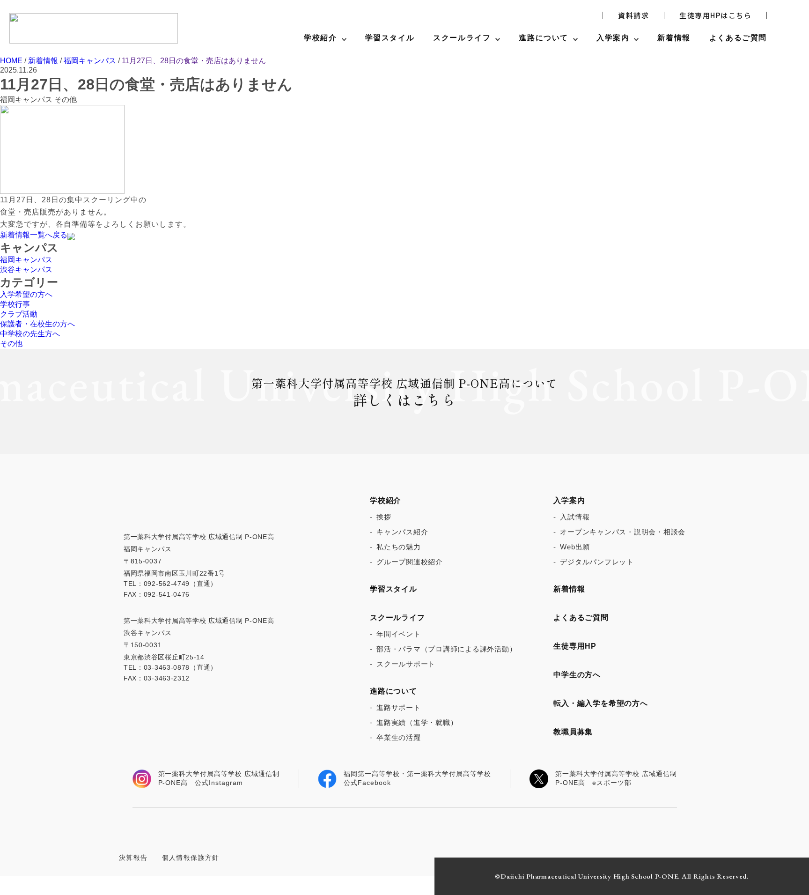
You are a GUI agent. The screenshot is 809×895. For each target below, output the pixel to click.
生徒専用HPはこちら (715, 15)
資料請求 (633, 15)
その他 (11, 344)
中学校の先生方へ (30, 334)
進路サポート (398, 707)
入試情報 (574, 517)
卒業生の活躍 (398, 737)
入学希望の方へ (26, 294)
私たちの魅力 (398, 547)
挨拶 (383, 517)
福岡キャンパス (90, 61)
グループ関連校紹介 (409, 562)
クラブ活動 (18, 314)
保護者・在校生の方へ (37, 324)
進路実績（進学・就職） (416, 722)
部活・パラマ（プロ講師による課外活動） (446, 649)
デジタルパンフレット (597, 562)
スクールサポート (405, 664)
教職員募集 (573, 732)
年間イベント (398, 634)
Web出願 (575, 547)
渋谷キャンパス (26, 270)
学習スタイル (390, 38)
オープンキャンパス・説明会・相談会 (622, 532)
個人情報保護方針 (191, 857)
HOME (11, 61)
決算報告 (133, 857)
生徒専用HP (574, 646)
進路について (543, 38)
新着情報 (673, 38)
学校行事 (15, 304)
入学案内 (612, 38)
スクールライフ (462, 38)
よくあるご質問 (738, 38)
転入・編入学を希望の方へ (600, 703)
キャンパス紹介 (402, 532)
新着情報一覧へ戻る (33, 235)
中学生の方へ (577, 675)
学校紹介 (320, 38)
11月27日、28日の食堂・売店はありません (194, 61)
